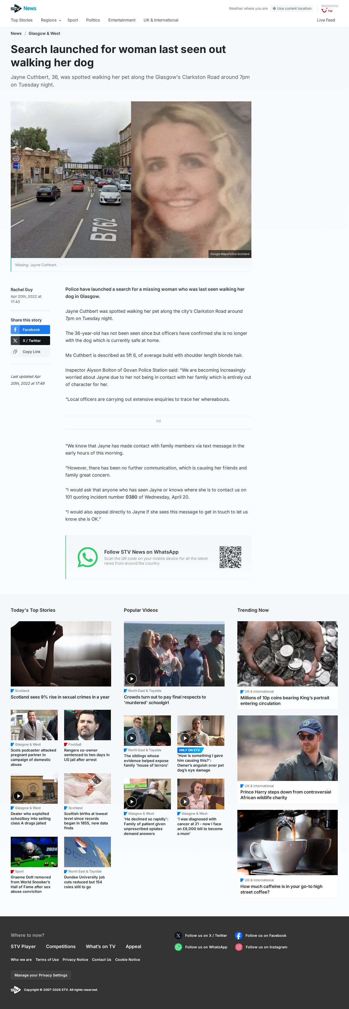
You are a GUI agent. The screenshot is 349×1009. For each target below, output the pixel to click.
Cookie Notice (127, 959)
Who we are (21, 959)
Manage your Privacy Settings (41, 975)
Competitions (61, 946)
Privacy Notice (75, 959)
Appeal (133, 946)
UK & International (161, 20)
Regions (49, 20)
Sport (72, 20)
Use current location (294, 8)
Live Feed (326, 20)
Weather (236, 8)
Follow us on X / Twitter (206, 935)
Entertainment (121, 20)
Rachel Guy (22, 289)
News (16, 33)
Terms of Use (47, 959)
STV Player (23, 946)
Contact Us (101, 959)
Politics (93, 20)
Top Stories (22, 20)
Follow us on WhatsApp (206, 947)
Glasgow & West (44, 33)
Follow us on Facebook (266, 935)
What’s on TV (100, 946)
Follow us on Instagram (266, 947)
